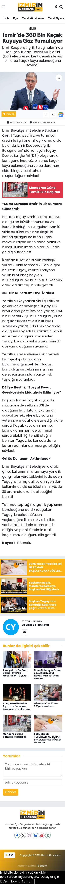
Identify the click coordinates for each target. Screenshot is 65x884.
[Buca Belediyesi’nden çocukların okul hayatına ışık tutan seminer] (48, 659)
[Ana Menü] (3, 7)
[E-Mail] (24, 632)
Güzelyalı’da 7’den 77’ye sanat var (46, 705)
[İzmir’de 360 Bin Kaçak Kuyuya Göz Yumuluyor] (32, 91)
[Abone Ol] (61, 114)
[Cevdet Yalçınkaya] (11, 627)
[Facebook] (17, 835)
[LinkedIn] (35, 835)
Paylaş (10, 114)
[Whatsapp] (48, 835)
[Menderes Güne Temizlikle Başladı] (17, 723)
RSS (10, 855)
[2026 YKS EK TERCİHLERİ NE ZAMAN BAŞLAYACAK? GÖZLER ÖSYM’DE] (48, 723)
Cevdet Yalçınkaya (35, 625)
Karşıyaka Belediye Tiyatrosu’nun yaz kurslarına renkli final (16, 706)
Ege (15, 18)
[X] (23, 835)
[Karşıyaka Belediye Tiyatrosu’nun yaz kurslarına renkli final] (17, 693)
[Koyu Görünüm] (56, 7)
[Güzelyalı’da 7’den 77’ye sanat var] (48, 693)
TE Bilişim (41, 865)
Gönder (10, 792)
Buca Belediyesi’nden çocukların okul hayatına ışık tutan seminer (48, 674)
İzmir (5, 18)
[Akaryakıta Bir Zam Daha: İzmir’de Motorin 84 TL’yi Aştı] (17, 659)
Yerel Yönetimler (33, 18)
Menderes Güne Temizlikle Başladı (14, 735)
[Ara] (61, 7)
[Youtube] (41, 835)
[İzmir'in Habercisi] (30, 7)
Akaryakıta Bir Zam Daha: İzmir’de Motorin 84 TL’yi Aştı (15, 672)
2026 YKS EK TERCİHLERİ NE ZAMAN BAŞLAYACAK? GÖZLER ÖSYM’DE (47, 738)
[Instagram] (29, 835)
